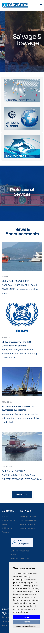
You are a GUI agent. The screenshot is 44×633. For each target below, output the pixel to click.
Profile (5, 516)
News (4, 524)
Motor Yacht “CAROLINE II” (15, 280)
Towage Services (28, 520)
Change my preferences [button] (26, 626)
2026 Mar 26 (7, 466)
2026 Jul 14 (6, 337)
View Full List (22, 494)
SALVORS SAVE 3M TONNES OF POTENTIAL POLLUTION (17, 408)
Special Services (28, 528)
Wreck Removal (27, 524)
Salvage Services (28, 516)
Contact (5, 532)
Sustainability (8, 520)
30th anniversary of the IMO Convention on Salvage (16, 343)
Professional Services (22, 192)
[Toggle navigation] (40, 5)
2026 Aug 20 (7, 276)
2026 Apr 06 (7, 402)
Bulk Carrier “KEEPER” (13, 471)
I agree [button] (26, 617)
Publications (7, 528)
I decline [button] (26, 622)
